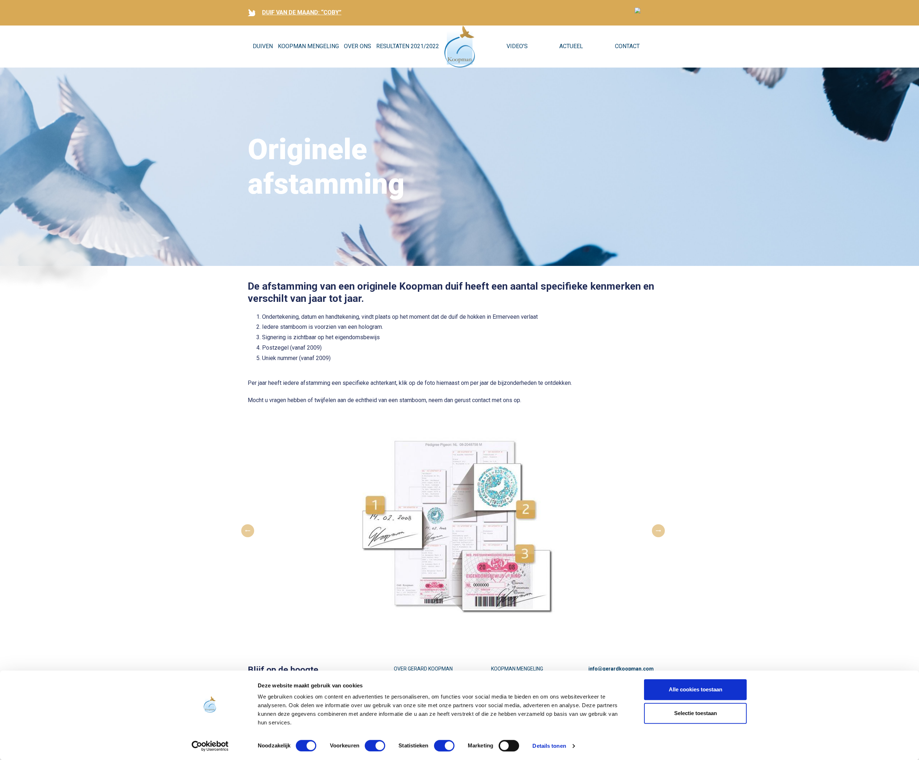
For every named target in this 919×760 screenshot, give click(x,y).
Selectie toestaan (695, 713)
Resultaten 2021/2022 (407, 46)
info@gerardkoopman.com (621, 669)
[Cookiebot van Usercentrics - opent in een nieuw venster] (210, 746)
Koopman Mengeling (308, 46)
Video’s (517, 46)
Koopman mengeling (517, 669)
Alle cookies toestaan (695, 689)
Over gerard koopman (423, 669)
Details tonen (549, 746)
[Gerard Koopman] (459, 47)
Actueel (571, 46)
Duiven (263, 46)
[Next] (658, 530)
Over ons (357, 46)
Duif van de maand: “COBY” (301, 12)
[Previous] (247, 530)
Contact (627, 46)
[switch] (375, 745)
